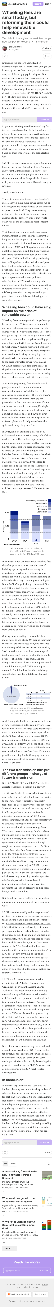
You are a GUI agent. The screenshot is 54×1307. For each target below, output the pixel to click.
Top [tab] (5, 1163)
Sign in (48, 4)
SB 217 (30, 93)
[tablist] (9, 1163)
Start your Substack (19, 1294)
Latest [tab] (13, 1163)
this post (36, 74)
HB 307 (39, 93)
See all (7, 1248)
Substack (13, 1301)
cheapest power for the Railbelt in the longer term (24, 1121)
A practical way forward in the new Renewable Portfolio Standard (19, 1175)
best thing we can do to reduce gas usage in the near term (26, 1115)
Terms (18, 1287)
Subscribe (38, 4)
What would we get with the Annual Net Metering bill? (18, 1200)
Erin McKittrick (15, 47)
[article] (27, 1181)
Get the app (40, 1294)
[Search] (49, 1163)
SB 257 (33, 783)
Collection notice (30, 1287)
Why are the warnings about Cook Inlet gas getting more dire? (18, 1225)
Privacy (45, 1284)
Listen (48, 48)
